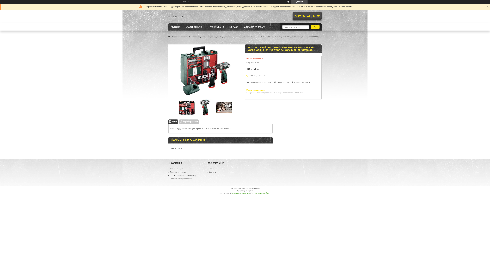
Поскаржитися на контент (240, 193)
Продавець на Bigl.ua (245, 191)
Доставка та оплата (254, 27)
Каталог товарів (193, 27)
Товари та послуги (179, 37)
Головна (175, 27)
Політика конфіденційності (181, 179)
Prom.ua (257, 188)
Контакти (234, 27)
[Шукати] (315, 27)
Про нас (212, 169)
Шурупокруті (213, 37)
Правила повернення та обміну (183, 175)
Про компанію (217, 27)
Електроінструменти (197, 37)
